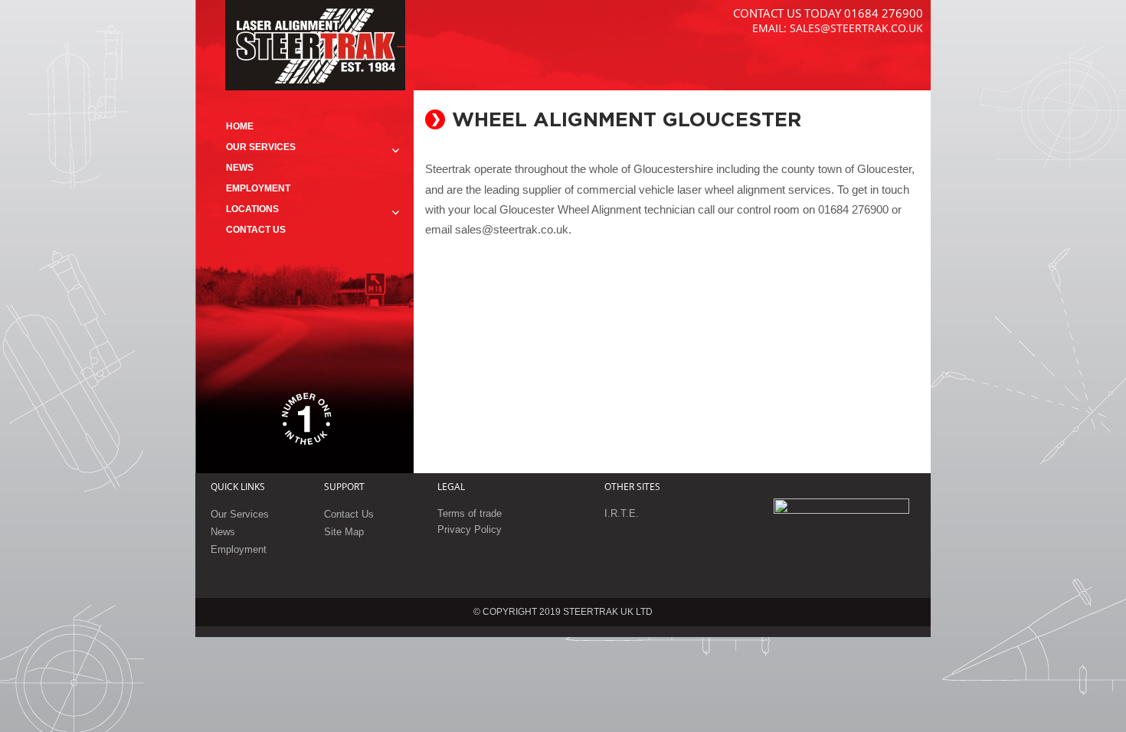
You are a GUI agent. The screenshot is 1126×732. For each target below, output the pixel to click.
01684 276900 (883, 13)
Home (240, 126)
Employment (258, 188)
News (240, 167)
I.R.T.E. (621, 513)
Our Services (261, 147)
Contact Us (256, 229)
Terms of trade (469, 513)
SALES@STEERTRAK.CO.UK (856, 28)
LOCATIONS (252, 209)
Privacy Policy (469, 529)
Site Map (344, 532)
